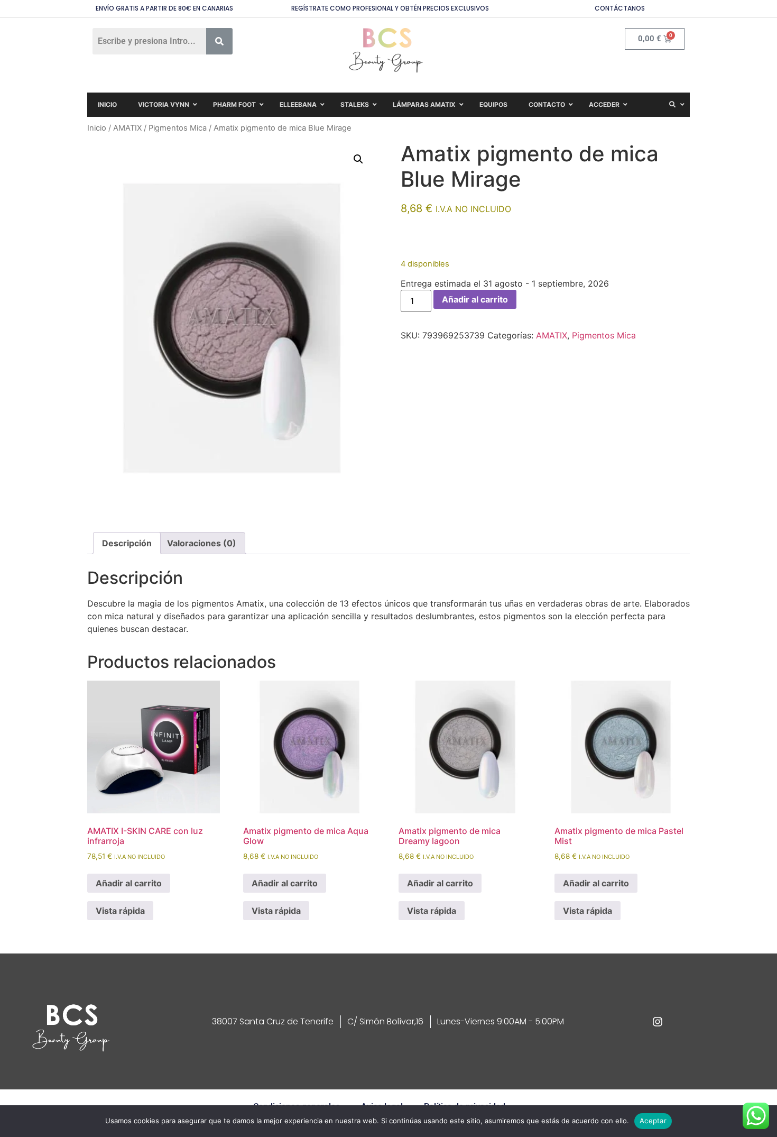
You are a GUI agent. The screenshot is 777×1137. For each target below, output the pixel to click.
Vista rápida (120, 910)
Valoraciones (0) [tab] (201, 543)
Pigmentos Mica (178, 128)
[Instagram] (657, 1021)
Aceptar (653, 1120)
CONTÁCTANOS (620, 8)
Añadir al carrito (475, 299)
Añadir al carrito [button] (129, 883)
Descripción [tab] (127, 543)
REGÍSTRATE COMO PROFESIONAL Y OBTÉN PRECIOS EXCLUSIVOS (390, 8)
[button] (358, 159)
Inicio (96, 128)
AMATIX (127, 128)
